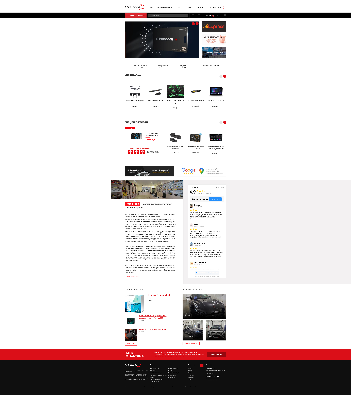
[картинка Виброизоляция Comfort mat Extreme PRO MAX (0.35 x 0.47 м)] (175, 91)
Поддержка (191, 377)
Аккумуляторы (171, 377)
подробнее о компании (133, 276)
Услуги (179, 7)
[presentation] (193, 23)
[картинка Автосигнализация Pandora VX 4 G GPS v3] (195, 137)
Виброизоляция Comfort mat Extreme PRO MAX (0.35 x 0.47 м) (175, 102)
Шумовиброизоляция (173, 373)
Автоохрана (153, 370)
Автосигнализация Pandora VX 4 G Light (152, 134)
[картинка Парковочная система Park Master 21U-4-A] (155, 91)
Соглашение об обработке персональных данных (157, 387)
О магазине (191, 375)
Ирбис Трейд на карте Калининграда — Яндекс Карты (207, 276)
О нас (151, 7)
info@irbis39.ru (210, 374)
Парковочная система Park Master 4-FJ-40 (195, 101)
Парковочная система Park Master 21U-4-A (155, 101)
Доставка (189, 7)
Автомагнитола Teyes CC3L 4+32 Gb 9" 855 (216, 101)
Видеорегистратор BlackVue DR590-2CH (175, 147)
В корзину (136, 109)
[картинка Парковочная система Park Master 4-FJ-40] (196, 91)
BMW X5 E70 (189, 336)
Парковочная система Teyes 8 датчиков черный (135, 101)
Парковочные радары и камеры (158, 375)
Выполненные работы (164, 7)
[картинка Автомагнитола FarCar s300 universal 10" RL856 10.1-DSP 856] (216, 137)
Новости (190, 368)
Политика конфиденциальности (133, 387)
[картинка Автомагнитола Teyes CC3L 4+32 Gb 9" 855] (216, 91)
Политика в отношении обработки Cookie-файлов (185, 387)
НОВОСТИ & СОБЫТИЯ (134, 290)
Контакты (200, 7)
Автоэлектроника (154, 368)
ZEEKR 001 (188, 315)
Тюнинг (152, 377)
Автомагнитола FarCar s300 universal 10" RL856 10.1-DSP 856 (216, 148)
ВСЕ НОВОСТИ (131, 343)
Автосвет (170, 370)
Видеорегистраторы (173, 368)
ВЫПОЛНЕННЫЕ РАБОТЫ (194, 290)
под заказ (196, 109)
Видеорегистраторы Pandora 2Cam (152, 329)
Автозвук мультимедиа (156, 373)
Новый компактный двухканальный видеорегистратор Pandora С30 (152, 317)
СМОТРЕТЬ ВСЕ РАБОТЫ (191, 343)
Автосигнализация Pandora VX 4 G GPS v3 (195, 147)
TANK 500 (211, 336)
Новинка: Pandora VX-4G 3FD (159, 296)
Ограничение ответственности (208, 387)
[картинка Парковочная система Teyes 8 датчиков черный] (135, 91)
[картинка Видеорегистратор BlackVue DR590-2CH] (175, 137)
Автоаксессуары (172, 375)
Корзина (209, 15)
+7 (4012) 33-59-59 (214, 7)
